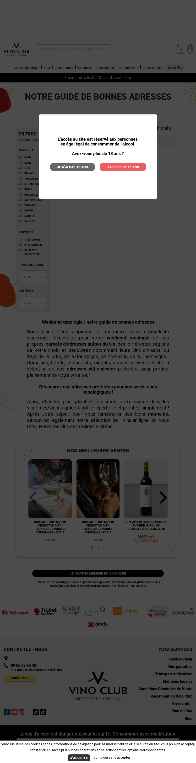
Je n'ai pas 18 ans (72, 167)
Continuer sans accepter (111, 757)
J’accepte (79, 757)
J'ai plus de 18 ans (123, 167)
